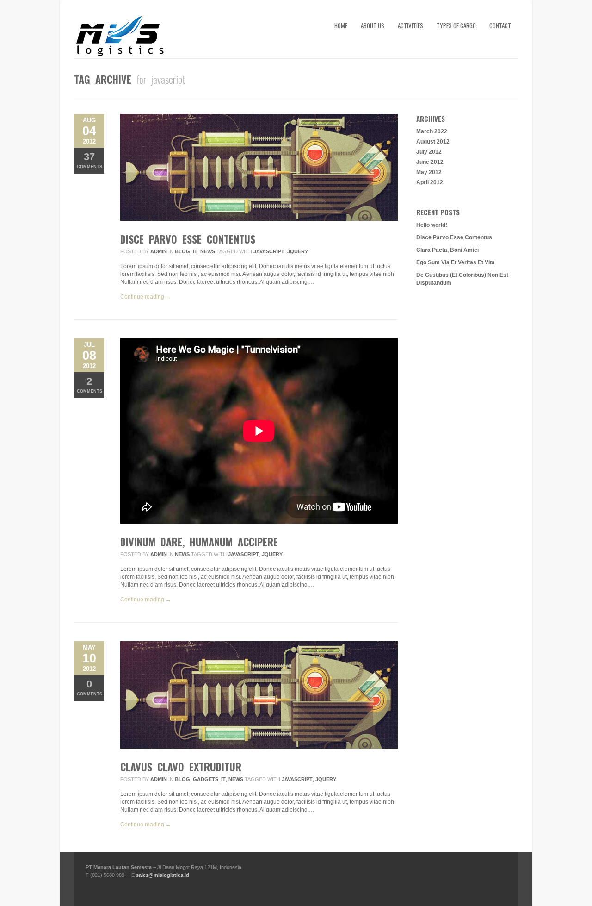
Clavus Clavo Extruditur (180, 766)
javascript (268, 251)
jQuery (297, 251)
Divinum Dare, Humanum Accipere (199, 541)
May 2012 (429, 172)
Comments (89, 160)
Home (340, 25)
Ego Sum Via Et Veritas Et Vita (455, 262)
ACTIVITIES (410, 25)
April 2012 (429, 182)
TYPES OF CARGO (456, 25)
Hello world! (431, 225)
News (207, 251)
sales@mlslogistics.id (162, 875)
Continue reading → (145, 297)
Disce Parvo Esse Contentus (187, 238)
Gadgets (205, 779)
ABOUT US (372, 25)
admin (158, 251)
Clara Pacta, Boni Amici (447, 250)
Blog (182, 251)
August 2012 (433, 141)
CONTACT (500, 25)
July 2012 (429, 152)
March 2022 (431, 131)
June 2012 (430, 162)
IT (195, 251)
